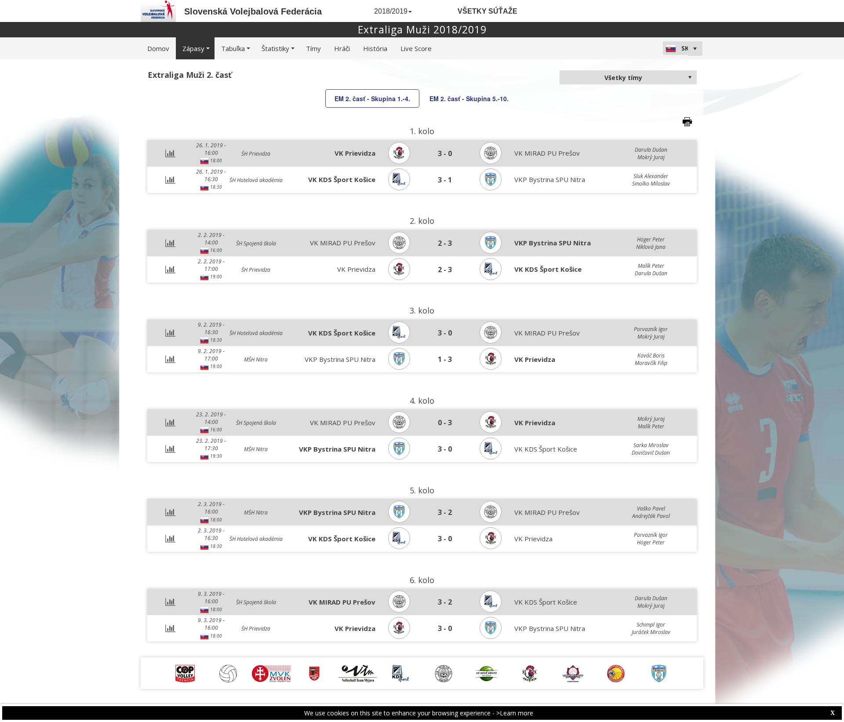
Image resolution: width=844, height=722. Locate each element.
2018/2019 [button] (390, 11)
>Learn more (514, 713)
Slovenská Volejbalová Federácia (253, 11)
